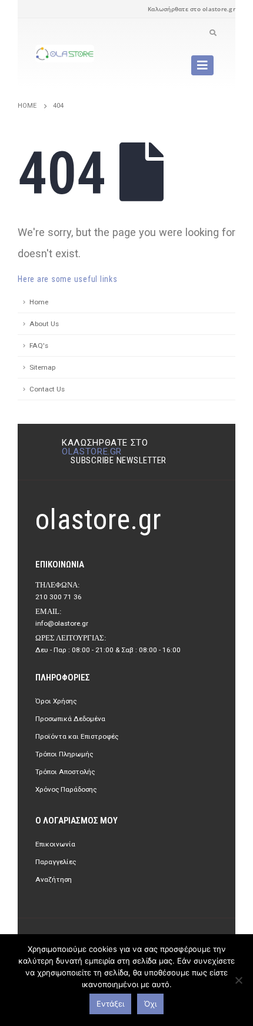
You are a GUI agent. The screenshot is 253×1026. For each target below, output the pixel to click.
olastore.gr (92, 451)
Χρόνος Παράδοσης (65, 789)
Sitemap (42, 367)
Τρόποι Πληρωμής (64, 754)
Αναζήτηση (53, 879)
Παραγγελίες (55, 862)
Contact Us (47, 389)
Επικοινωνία (55, 844)
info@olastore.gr (61, 623)
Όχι (150, 1003)
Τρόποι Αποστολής (65, 772)
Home (38, 302)
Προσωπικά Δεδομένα (70, 719)
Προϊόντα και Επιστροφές (76, 736)
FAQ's (38, 345)
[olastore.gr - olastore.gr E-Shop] (64, 53)
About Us (44, 324)
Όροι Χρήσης (55, 701)
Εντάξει (110, 1003)
